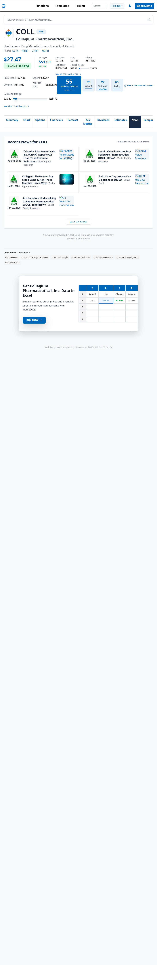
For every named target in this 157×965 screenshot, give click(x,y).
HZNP (25, 50)
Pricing (80, 5)
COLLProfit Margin (60, 257)
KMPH (45, 50)
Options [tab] (40, 120)
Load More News (78, 221)
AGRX (15, 50)
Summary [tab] (12, 120)
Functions (42, 5)
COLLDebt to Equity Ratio (127, 257)
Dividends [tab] (103, 120)
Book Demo (144, 5)
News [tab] (135, 120)
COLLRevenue (11, 257)
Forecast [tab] (73, 120)
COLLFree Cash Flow (81, 257)
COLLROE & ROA (12, 262)
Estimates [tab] (121, 120)
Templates (62, 5)
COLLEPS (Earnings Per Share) (34, 257)
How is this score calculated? (140, 85)
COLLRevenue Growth (103, 257)
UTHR (35, 50)
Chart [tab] (26, 120)
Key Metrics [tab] (87, 121)
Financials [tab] (56, 120)
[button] (129, 5)
